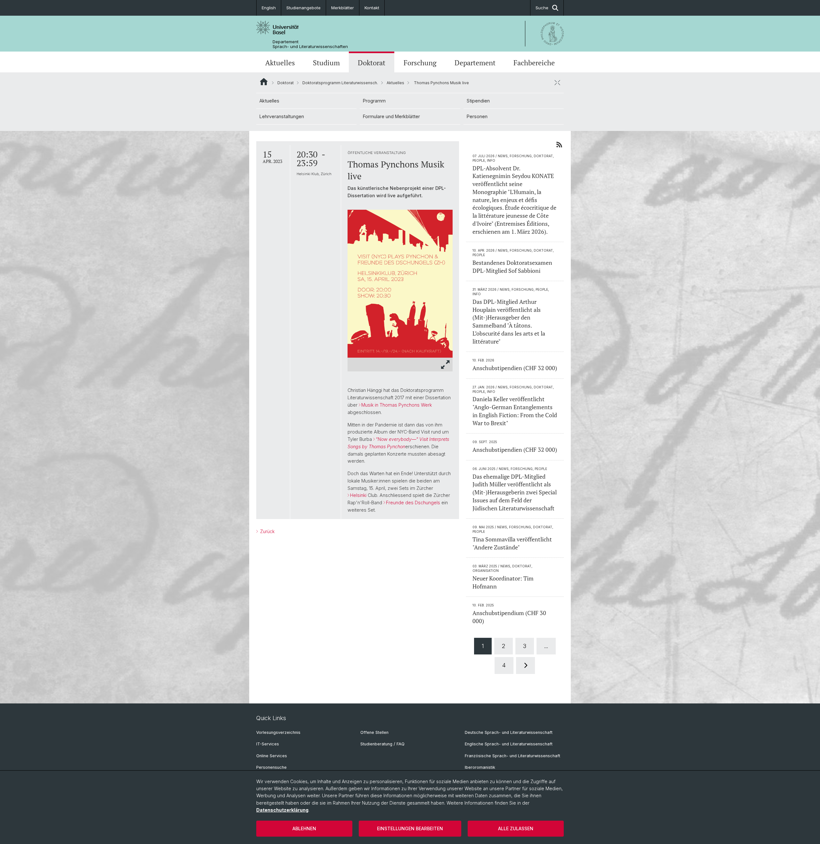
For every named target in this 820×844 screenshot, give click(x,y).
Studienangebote (303, 7)
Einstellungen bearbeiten (410, 828)
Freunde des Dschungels (413, 502)
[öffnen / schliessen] (557, 82)
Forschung (420, 62)
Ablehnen (304, 828)
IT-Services (267, 744)
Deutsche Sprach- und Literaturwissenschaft (509, 732)
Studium (326, 62)
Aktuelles (280, 62)
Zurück (267, 531)
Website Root (263, 81)
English (269, 7)
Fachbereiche (534, 62)
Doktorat (371, 62)
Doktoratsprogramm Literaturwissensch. (340, 82)
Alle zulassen (515, 828)
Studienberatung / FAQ (382, 744)
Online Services (271, 755)
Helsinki (358, 495)
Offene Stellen (374, 732)
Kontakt (372, 7)
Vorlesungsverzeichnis (278, 732)
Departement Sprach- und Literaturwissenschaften (310, 44)
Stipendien (478, 100)
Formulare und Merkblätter (391, 116)
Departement (475, 62)
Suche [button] (542, 7)
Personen (477, 116)
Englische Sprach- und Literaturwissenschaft (509, 744)
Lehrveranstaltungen (281, 116)
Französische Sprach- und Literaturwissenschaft (512, 755)
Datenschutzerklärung (282, 810)
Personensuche (271, 767)
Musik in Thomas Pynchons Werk (396, 405)
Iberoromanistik (480, 767)
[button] (445, 364)
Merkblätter (342, 7)
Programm (374, 100)
